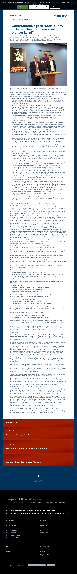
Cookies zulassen (22, 6)
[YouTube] (48, 555)
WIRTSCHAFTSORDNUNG (46, 527)
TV (9, 523)
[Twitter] (41, 555)
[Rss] (44, 555)
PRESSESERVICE (44, 546)
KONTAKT (42, 551)
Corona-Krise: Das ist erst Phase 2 (23, 462)
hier (67, 513)
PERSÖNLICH (11, 540)
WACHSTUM (43, 523)
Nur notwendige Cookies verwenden (39, 6)
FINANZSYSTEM (44, 525)
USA (7, 546)
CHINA (7, 549)
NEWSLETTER (44, 549)
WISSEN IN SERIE (13, 535)
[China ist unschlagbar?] (1, 287)
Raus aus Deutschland (17, 435)
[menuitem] (37, 565)
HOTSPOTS (11, 532)
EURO (41, 530)
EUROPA (8, 551)
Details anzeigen (55, 6)
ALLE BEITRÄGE (10, 520)
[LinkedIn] (51, 555)
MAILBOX (11, 527)
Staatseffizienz (23, 19)
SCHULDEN (43, 520)
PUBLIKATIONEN (12, 537)
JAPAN (7, 553)
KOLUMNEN (11, 530)
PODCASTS (11, 525)
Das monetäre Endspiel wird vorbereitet (26, 448)
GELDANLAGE (44, 532)
